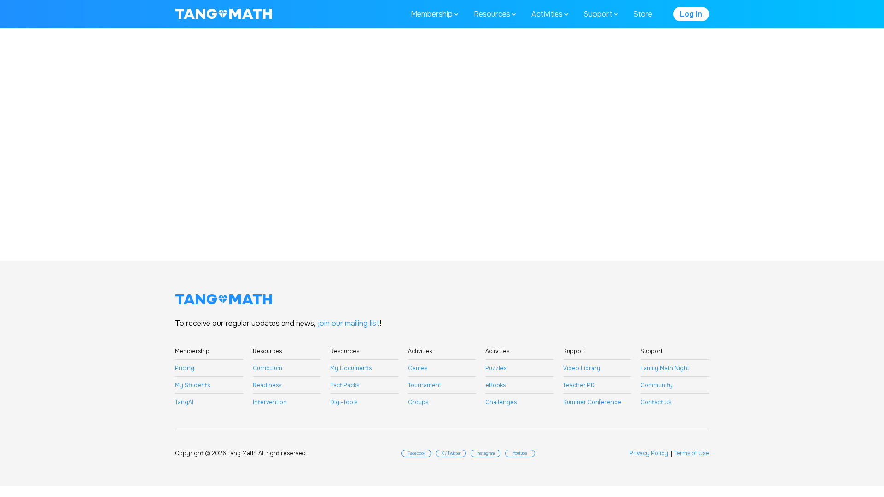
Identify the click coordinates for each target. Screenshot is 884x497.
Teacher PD (579, 385)
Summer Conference (592, 402)
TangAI (184, 402)
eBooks (495, 385)
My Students (192, 385)
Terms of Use (691, 453)
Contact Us (655, 402)
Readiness (267, 385)
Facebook (416, 453)
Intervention (270, 402)
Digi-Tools (343, 402)
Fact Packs (344, 385)
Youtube (520, 453)
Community (656, 385)
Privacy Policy (648, 453)
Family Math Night (664, 368)
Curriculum (267, 368)
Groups (418, 402)
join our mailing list (348, 323)
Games (417, 368)
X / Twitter (451, 453)
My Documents (351, 368)
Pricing (184, 368)
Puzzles (495, 368)
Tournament (424, 385)
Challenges (501, 402)
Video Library (581, 368)
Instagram (486, 453)
